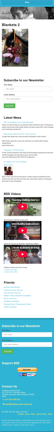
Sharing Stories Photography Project (17, 304)
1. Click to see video (10, 270)
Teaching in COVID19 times (14, 150)
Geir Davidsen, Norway (12, 293)
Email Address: (9, 95)
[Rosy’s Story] (28, 171)
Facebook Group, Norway (13, 290)
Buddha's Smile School (16, 13)
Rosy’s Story (8, 165)
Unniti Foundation (10, 307)
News (33, 414)
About (27, 414)
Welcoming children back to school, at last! (20, 134)
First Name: (8, 85)
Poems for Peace (10, 298)
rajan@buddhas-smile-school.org (18, 404)
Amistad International (12, 287)
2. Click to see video (10, 272)
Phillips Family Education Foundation (17, 295)
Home (50, 414)
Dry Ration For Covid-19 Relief (15, 162)
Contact (20, 414)
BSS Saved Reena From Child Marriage (18, 122)
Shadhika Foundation (11, 301)
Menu (27, 2)
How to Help (41, 414)
